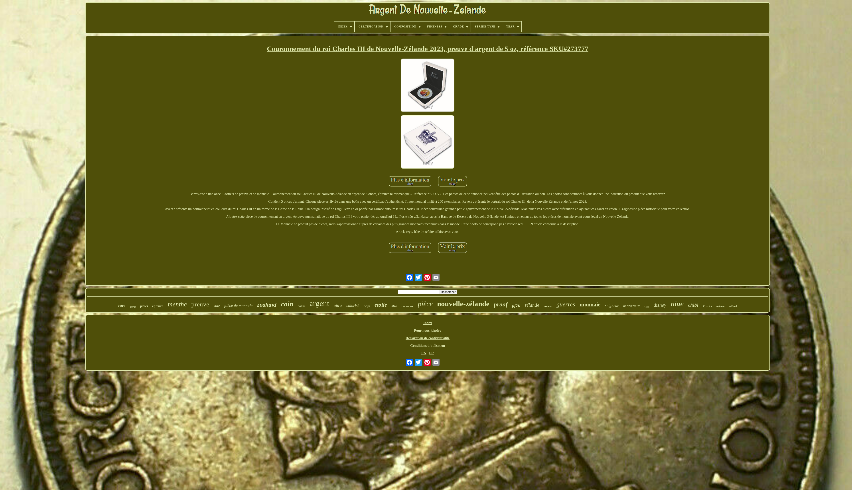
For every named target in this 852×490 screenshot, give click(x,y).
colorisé (352, 305)
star (217, 306)
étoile (381, 305)
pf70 (516, 305)
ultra (338, 305)
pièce (425, 304)
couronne (407, 306)
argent (319, 303)
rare (121, 305)
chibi (693, 305)
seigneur (612, 306)
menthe (177, 304)
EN (423, 353)
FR (431, 353)
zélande (532, 305)
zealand (266, 305)
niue (677, 304)
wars (647, 306)
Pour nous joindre (427, 330)
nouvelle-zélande (463, 304)
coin (287, 304)
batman (720, 306)
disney (660, 305)
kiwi (394, 306)
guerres (565, 304)
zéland (548, 306)
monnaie (590, 304)
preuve (200, 304)
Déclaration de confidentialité (428, 338)
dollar (301, 306)
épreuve (157, 306)
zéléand (733, 306)
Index (427, 323)
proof (501, 304)
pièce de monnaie (238, 305)
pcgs (367, 306)
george (133, 307)
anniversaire (631, 306)
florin (707, 306)
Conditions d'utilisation (427, 345)
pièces (144, 306)
